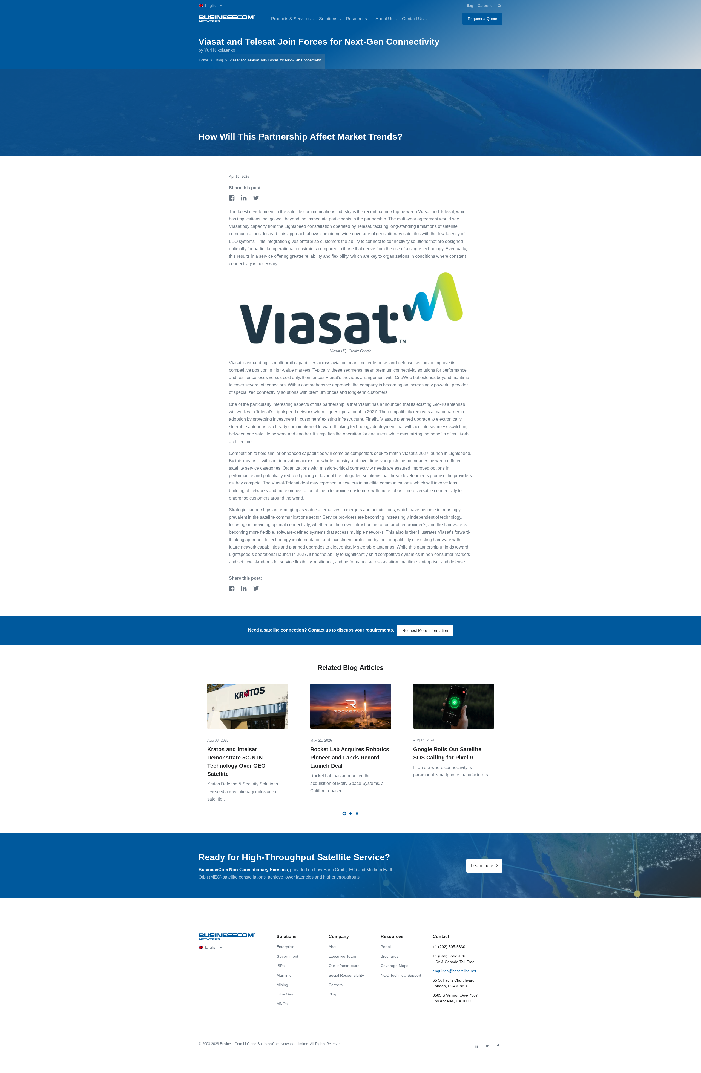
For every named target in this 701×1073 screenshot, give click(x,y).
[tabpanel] (248, 739)
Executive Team (342, 956)
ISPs (281, 965)
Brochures (389, 956)
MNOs (282, 1004)
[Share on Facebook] (233, 198)
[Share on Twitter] (256, 198)
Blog (469, 5)
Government (287, 956)
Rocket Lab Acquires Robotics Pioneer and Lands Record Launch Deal (349, 757)
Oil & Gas (285, 994)
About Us (384, 18)
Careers (485, 5)
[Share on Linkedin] (245, 198)
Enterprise (285, 947)
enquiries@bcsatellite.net (454, 971)
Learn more (482, 865)
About (334, 947)
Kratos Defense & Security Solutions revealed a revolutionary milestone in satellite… (243, 791)
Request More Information (425, 630)
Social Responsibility (346, 975)
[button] (210, 5)
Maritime (284, 975)
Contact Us (413, 18)
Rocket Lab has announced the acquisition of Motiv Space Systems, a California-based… (347, 783)
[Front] (227, 936)
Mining (282, 985)
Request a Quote (482, 18)
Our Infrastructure (344, 965)
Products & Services (291, 18)
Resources (356, 18)
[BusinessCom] (227, 18)
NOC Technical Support (401, 975)
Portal (386, 947)
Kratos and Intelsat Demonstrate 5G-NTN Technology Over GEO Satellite (236, 761)
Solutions (328, 18)
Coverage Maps (394, 965)
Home (203, 60)
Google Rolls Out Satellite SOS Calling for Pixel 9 (447, 753)
